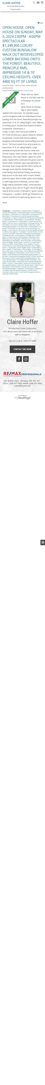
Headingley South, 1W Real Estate (13, 235)
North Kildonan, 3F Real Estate (31, 240)
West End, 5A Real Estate (26, 265)
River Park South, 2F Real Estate (13, 251)
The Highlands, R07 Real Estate (27, 260)
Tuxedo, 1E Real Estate (15, 263)
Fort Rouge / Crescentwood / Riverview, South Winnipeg (22, 227)
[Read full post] (10, 100)
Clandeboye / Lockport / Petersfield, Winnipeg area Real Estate (23, 218)
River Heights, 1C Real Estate (11, 249)
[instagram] (26, 359)
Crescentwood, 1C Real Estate (18, 221)
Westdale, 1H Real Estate (26, 268)
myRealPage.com (22, 398)
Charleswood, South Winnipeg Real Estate (25, 216)
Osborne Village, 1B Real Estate (12, 242)
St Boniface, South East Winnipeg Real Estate (21, 255)
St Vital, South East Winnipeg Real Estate (23, 258)
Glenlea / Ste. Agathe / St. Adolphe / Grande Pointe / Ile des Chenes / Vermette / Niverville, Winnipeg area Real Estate (22, 232)
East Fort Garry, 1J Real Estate (17, 223)
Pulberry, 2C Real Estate (32, 242)
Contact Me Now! (23, 349)
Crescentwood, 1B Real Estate (13, 219)
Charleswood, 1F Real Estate (20, 214)
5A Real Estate (27, 211)
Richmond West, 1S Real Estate (12, 244)
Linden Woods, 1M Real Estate (18, 237)
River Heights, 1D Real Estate (31, 249)
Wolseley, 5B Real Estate (10, 274)
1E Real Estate (16, 211)
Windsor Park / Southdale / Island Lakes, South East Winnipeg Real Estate (21, 271)
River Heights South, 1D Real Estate (29, 247)
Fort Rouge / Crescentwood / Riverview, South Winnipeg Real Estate (23, 229)
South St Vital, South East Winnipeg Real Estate (23, 254)
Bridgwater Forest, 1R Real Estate (21, 90)
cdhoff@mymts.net (22, 385)
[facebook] (19, 359)
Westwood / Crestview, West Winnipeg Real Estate (22, 269)
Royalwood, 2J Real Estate (16, 253)
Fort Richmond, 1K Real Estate (28, 226)
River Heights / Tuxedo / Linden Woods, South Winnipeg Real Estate (21, 245)
